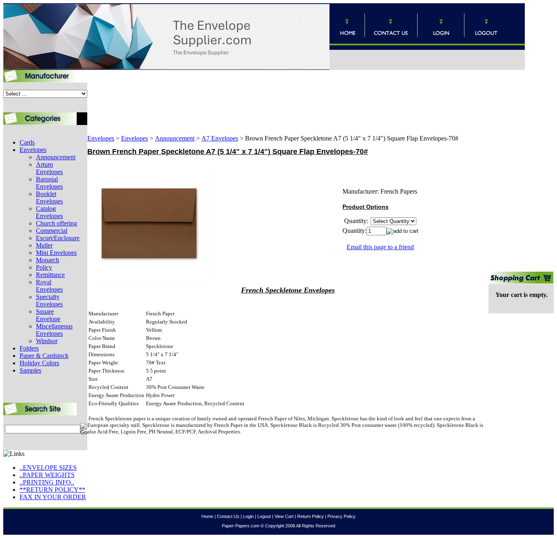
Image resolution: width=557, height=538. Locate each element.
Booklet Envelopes (49, 197)
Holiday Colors (39, 362)
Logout (264, 516)
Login (248, 516)
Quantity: (355, 230)
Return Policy (310, 516)
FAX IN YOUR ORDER (53, 496)
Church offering (56, 223)
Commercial (51, 230)
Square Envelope (48, 315)
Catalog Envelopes (49, 212)
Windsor (46, 340)
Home (207, 516)
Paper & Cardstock (44, 355)
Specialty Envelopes (49, 300)
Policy (44, 267)
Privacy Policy (341, 516)
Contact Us (228, 516)
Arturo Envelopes (49, 168)
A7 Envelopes (219, 138)
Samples (30, 370)
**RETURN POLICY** (52, 489)
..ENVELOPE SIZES (48, 467)
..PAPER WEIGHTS (47, 474)
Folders (29, 348)
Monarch (47, 260)
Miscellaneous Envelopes (54, 330)
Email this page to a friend (380, 246)
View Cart (284, 516)
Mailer (44, 245)
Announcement (55, 157)
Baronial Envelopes (49, 183)
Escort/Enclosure (58, 237)
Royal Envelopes (49, 286)
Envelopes (33, 149)
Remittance (50, 274)
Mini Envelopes (56, 252)
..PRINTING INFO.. (47, 482)
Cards (27, 142)
